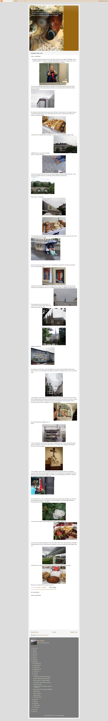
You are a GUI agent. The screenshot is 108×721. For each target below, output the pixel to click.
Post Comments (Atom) (42, 635)
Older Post (73, 632)
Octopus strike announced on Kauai (41, 678)
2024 (33, 650)
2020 (33, 657)
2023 (33, 652)
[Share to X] (52, 587)
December (36, 663)
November (36, 665)
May (35, 699)
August (35, 671)
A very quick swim (37, 684)
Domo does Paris (37, 697)
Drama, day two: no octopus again (41, 680)
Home (54, 632)
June (35, 674)
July (35, 673)
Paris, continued (37, 693)
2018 (33, 661)
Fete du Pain (43, 589)
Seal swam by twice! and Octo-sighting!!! (42, 689)
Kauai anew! (39, 8)
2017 (33, 709)
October (36, 667)
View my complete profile (43, 642)
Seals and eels (36, 695)
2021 (33, 655)
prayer (51, 589)
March (35, 703)
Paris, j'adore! (36, 691)
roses (54, 589)
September (36, 669)
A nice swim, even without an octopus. (42, 682)
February (36, 705)
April (35, 701)
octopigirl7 (41, 640)
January (36, 707)
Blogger (62, 715)
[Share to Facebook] (54, 587)
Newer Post (34, 632)
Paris (48, 589)
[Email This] (50, 587)
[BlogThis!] (51, 587)
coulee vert (37, 589)
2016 (33, 711)
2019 (33, 659)
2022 (33, 654)
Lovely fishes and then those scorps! (41, 676)
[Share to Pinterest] (55, 587)
